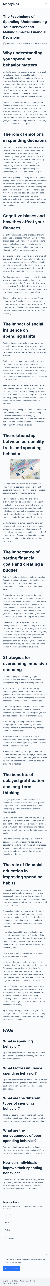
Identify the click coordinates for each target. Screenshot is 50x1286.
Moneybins (11, 4)
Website (8, 1230)
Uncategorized (41, 43)
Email (7, 1222)
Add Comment (11, 1238)
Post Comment (11, 1268)
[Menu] (46, 4)
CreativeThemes (10, 1283)
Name (8, 1215)
